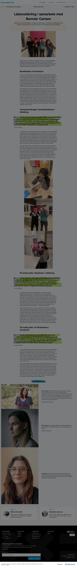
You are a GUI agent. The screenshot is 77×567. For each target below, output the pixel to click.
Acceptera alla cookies (71, 564)
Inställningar (59, 564)
